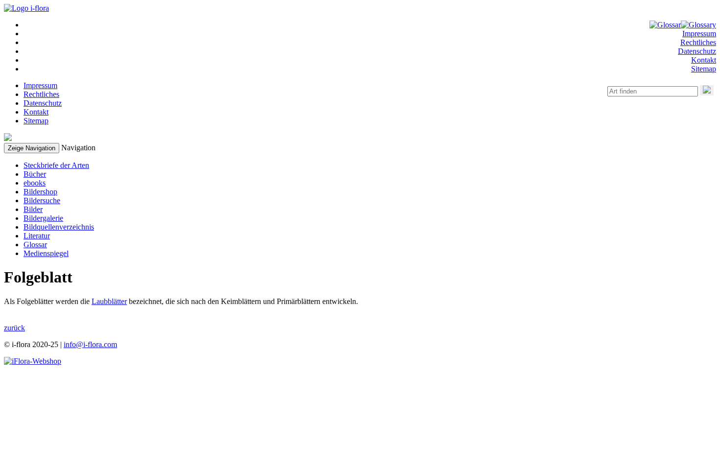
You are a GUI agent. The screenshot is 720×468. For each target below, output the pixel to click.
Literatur (37, 236)
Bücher (35, 174)
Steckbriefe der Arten (56, 165)
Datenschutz (697, 51)
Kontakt (703, 60)
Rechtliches (698, 42)
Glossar (35, 244)
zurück (14, 328)
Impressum (699, 33)
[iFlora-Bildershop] (32, 361)
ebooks (35, 183)
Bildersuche (42, 200)
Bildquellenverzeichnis (59, 227)
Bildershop (40, 191)
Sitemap (703, 69)
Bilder (33, 209)
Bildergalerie (43, 218)
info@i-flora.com (90, 344)
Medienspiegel (46, 253)
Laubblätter (109, 301)
